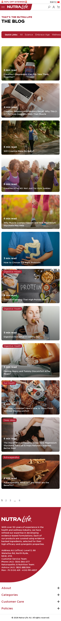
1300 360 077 (22, 561)
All (21, 34)
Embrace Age (42, 34)
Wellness (56, 34)
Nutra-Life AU (25, 617)
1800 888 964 (23, 567)
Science (29, 34)
